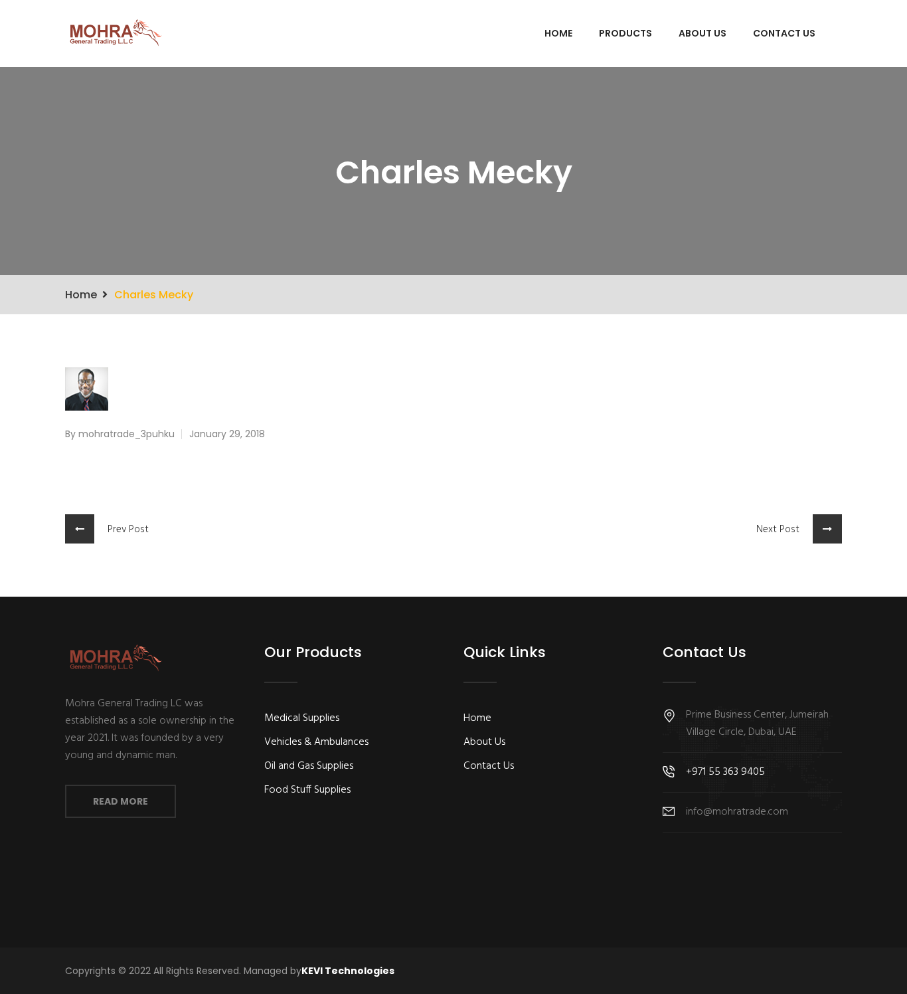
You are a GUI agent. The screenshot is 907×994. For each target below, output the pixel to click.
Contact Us (784, 33)
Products (625, 33)
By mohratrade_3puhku (120, 434)
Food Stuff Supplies (307, 790)
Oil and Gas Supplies (308, 766)
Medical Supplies (301, 718)
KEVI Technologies (347, 970)
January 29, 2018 (227, 434)
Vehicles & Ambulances (316, 742)
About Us (702, 33)
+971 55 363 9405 (725, 772)
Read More (120, 801)
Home (558, 33)
